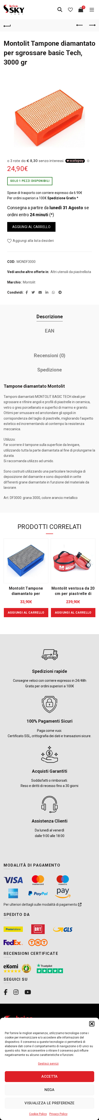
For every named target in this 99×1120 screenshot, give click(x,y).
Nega (49, 1090)
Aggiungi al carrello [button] (26, 612)
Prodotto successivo (92, 25)
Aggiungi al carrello (31, 227)
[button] (91, 1023)
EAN (49, 331)
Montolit (29, 282)
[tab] (49, 316)
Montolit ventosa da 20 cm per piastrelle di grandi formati (73, 593)
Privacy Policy (58, 1114)
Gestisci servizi (48, 1063)
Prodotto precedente (80, 25)
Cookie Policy (38, 1114)
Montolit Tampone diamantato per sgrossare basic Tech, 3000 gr (49, 52)
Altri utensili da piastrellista (70, 272)
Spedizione (49, 370)
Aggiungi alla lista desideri (33, 241)
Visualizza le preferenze (49, 1103)
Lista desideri (70, 9)
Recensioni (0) (49, 355)
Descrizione (50, 316)
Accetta (49, 1076)
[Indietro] (7, 25)
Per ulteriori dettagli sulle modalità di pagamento (41, 904)
